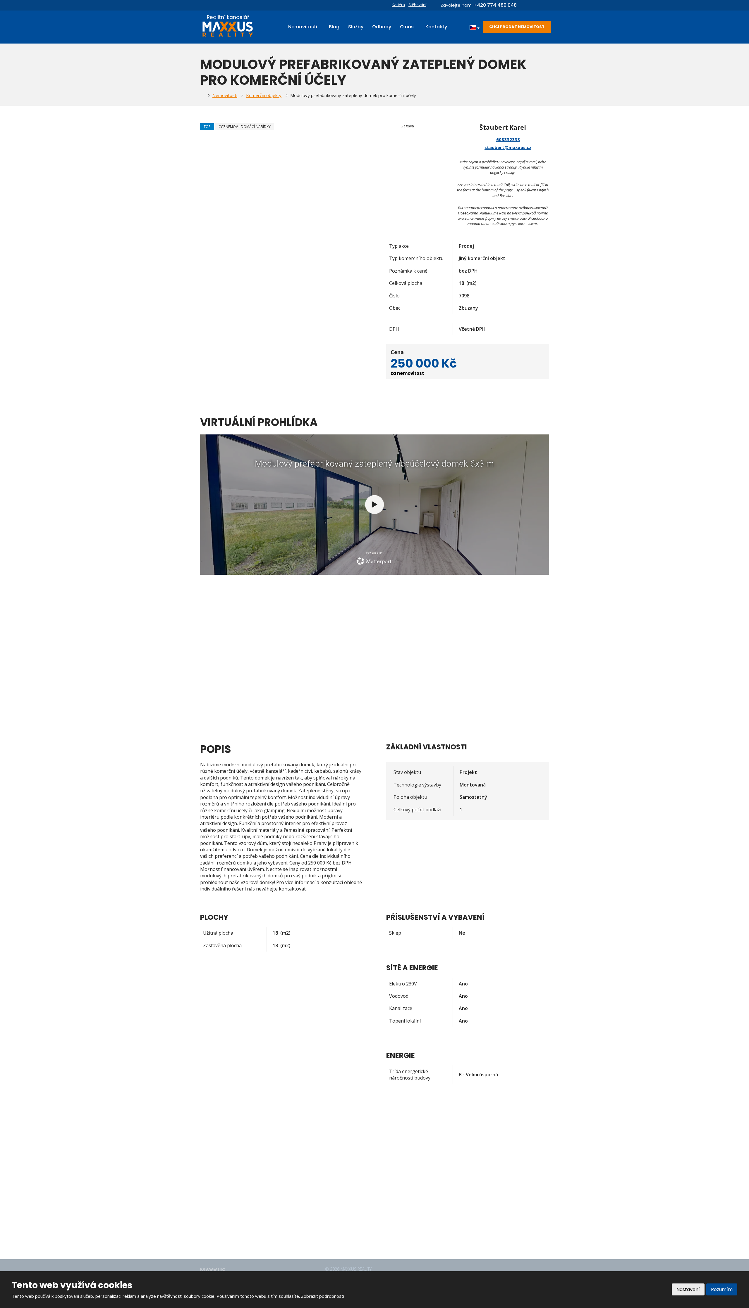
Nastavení (688, 1289)
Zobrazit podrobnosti (322, 1296)
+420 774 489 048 (239, 1209)
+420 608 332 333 (239, 1203)
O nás (407, 26)
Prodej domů (333, 1158)
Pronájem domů (336, 1167)
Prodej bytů (332, 1177)
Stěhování (417, 4)
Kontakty (436, 26)
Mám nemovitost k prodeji (346, 1206)
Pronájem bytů (335, 1187)
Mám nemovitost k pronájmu (349, 1196)
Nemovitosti (302, 26)
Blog (334, 26)
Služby (355, 26)
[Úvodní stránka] (202, 95)
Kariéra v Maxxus (337, 1216)
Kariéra (398, 4)
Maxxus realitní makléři (343, 1225)
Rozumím (722, 1289)
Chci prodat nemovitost (516, 27)
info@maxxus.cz (237, 1216)
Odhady (381, 26)
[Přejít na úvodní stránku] (227, 29)
